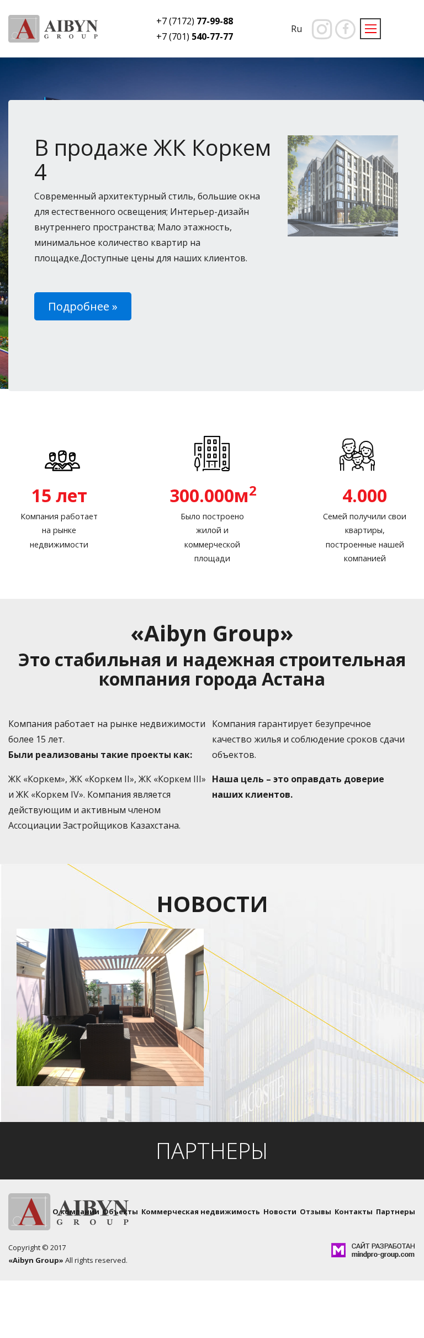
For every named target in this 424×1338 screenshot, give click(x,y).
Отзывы (315, 1211)
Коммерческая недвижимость (200, 1211)
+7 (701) (194, 36)
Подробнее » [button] (83, 306)
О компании (75, 1211)
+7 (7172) (194, 21)
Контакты (354, 1211)
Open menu (370, 28)
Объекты (120, 1211)
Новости (279, 1211)
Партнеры (395, 1211)
